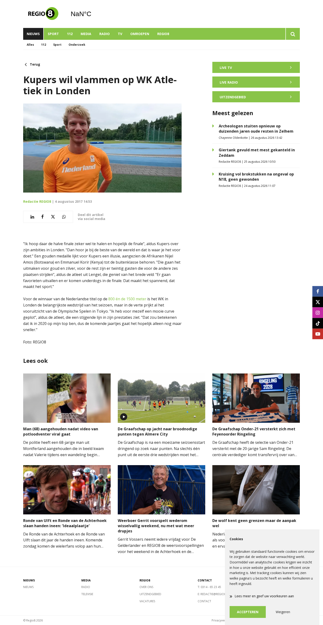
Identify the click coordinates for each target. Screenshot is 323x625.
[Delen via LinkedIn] (32, 217)
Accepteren (247, 612)
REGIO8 (163, 33)
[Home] (43, 14)
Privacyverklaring (223, 620)
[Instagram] (317, 312)
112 (70, 33)
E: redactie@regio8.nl (214, 594)
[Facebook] (317, 291)
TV (120, 33)
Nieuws (33, 33)
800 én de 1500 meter (127, 298)
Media (86, 33)
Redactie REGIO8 (37, 201)
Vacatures (147, 601)
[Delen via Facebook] (42, 217)
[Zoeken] (292, 34)
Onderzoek (77, 45)
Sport (53, 33)
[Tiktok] (317, 323)
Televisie (87, 594)
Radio (104, 33)
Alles (30, 45)
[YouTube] (317, 333)
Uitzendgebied (150, 594)
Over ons (146, 587)
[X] (317, 302)
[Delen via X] (53, 217)
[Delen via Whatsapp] (64, 217)
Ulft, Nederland (93, 14)
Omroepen (139, 33)
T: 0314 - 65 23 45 (209, 587)
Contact (204, 601)
